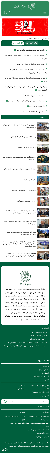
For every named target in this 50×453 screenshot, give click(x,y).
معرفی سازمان (44, 369)
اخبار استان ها (20, 389)
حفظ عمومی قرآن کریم (17, 423)
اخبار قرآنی (45, 389)
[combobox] (29, 401)
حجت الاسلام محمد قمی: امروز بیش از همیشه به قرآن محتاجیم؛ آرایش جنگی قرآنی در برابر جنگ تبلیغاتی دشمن (21, 254)
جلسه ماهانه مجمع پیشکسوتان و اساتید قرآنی (23, 137)
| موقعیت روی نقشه (11, 346)
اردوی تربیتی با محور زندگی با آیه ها (27, 147)
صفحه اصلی (45, 366)
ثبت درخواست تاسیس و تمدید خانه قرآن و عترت (38, 431)
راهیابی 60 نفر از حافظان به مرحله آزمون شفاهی (24, 190)
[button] (44, 13)
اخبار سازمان (21, 385)
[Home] (25, 6)
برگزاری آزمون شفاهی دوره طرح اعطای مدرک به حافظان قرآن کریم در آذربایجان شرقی (19, 126)
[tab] (31, 43)
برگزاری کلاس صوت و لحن (29, 180)
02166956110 (36, 332)
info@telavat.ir (35, 339)
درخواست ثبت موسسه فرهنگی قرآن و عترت (38, 418)
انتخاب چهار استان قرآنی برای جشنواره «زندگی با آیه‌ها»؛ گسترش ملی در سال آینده (19, 222)
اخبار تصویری (44, 395)
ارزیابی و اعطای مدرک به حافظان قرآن (14, 418)
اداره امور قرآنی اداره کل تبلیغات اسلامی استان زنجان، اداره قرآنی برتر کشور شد (19, 158)
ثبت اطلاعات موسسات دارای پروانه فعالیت (37, 424)
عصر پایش (13, 446)
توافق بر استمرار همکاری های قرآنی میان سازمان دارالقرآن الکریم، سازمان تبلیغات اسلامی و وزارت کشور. (21, 211)
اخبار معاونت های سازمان (40, 385)
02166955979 (36, 336)
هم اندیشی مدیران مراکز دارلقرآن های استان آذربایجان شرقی (20, 169)
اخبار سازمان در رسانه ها (40, 392)
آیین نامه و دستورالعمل (41, 376)
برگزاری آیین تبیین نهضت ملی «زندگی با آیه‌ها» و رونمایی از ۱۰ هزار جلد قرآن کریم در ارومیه (20, 233)
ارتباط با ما (45, 373)
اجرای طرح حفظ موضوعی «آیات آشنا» (26, 201)
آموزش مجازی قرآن (42, 436)
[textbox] (29, 401)
